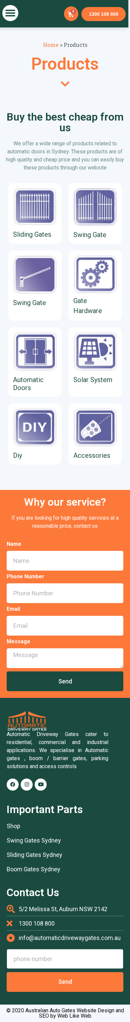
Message (18, 642)
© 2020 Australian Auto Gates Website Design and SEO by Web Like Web (65, 1013)
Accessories (91, 455)
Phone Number (25, 577)
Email (13, 609)
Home (51, 44)
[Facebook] (13, 785)
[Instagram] (27, 785)
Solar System (92, 380)
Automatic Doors (28, 384)
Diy (17, 455)
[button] (10, 13)
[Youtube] (41, 785)
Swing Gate (89, 235)
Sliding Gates (32, 234)
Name (14, 544)
